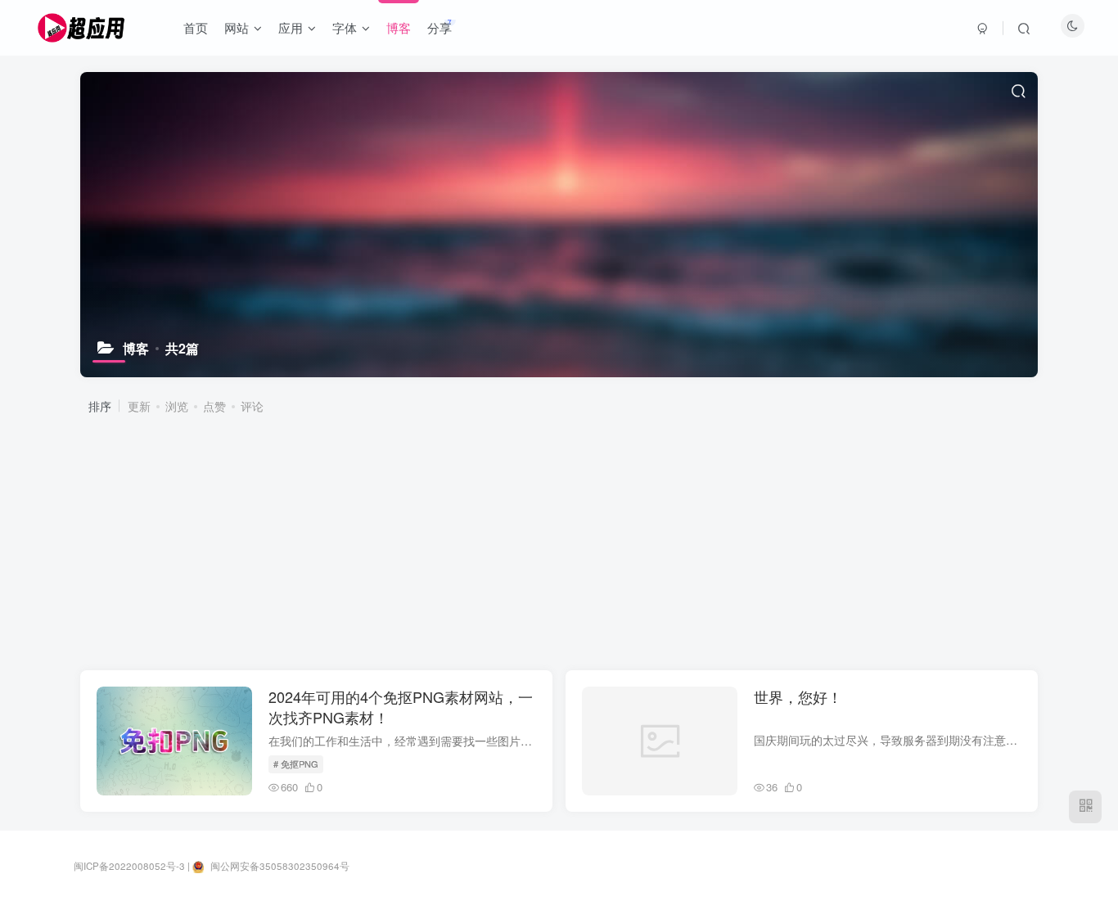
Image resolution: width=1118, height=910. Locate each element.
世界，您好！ (798, 696)
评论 (252, 406)
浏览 (176, 406)
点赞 (214, 406)
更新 (139, 406)
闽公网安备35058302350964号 (278, 865)
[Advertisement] (565, 540)
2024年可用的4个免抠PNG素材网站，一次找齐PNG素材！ (400, 707)
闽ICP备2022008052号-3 (129, 865)
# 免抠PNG (295, 763)
